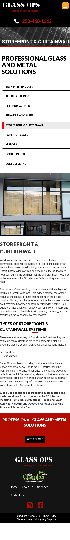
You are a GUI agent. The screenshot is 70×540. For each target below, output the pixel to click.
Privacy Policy (49, 516)
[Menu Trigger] (65, 5)
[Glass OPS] (21, 13)
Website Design (25, 519)
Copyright (22, 516)
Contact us (17, 495)
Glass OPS (35, 516)
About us (27, 487)
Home (14, 487)
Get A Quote (35, 439)
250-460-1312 (37, 21)
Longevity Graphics (46, 519)
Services (43, 487)
